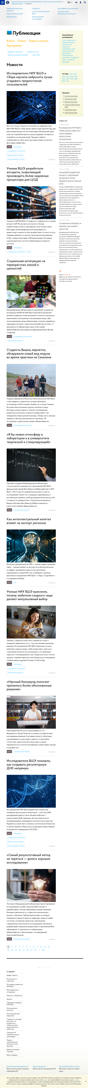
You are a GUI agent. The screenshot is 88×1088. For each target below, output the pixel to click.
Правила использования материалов (18, 55)
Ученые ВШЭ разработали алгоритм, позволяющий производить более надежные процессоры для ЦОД (70, 178)
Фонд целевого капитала (12, 1009)
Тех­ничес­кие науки (71, 99)
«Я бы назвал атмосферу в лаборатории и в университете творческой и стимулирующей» (28, 438)
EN (71, 2)
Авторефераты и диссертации (68, 8)
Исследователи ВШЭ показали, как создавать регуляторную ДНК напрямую (29, 764)
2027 (71, 74)
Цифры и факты (12, 975)
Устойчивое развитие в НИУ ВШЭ (15, 985)
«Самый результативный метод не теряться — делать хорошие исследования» (28, 858)
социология (71, 60)
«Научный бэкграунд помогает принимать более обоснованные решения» (29, 685)
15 (16, 950)
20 (35, 950)
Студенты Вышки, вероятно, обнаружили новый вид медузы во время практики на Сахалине (29, 353)
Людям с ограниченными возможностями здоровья (12, 1043)
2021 (63, 79)
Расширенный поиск (33, 52)
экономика (65, 62)
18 (28, 950)
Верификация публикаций (15, 52)
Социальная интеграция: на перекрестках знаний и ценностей (70, 226)
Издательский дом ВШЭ (15, 14)
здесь (45, 1080)
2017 (63, 81)
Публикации (26, 33)
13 (8, 950)
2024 (67, 76)
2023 (71, 76)
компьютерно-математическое (67, 54)
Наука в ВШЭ (36, 55)
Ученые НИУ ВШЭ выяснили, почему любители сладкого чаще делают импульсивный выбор (30, 595)
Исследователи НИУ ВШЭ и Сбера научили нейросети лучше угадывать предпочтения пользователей (70, 133)
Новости (63, 121)
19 (31, 950)
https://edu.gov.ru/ (39, 1066)
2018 (75, 79)
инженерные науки (68, 51)
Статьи (21, 41)
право (64, 60)
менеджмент (75, 57)
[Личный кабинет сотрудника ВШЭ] (80, 2)
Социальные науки (71, 110)
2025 (63, 76)
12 (49, 947)
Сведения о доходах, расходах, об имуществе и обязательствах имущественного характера (14, 1024)
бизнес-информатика (69, 40)
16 (20, 950)
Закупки (9, 999)
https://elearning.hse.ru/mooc (69, 1066)
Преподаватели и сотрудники (13, 991)
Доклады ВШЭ (12, 17)
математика (66, 57)
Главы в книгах (39, 41)
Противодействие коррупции (13, 1015)
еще (67, 81)
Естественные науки (71, 96)
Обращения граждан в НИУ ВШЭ (14, 1004)
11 (45, 947)
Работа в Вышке (12, 1055)
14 (12, 950)
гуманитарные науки (68, 49)
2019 (71, 79)
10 (41, 947)
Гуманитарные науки (71, 112)
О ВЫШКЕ (11, 972)
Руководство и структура (12, 980)
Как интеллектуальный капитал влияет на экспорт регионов (29, 521)
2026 (75, 74)
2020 (67, 79)
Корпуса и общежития (14, 995)
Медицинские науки (71, 102)
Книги (11, 41)
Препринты (36, 8)
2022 (75, 76)
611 (43, 950)
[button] (38, 968)
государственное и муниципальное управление (68, 44)
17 (24, 950)
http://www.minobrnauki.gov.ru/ (17, 1066)
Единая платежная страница (13, 1050)
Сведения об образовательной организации (13, 1034)
